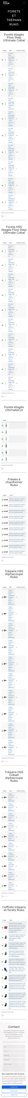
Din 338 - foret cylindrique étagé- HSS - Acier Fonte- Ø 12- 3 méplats (11, 325)
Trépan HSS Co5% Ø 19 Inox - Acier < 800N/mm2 (11, 847)
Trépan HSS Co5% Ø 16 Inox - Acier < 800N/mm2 (11, 817)
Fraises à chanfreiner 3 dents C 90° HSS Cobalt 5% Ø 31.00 (17, 540)
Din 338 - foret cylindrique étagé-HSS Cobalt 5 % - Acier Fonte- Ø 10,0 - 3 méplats (11, 118)
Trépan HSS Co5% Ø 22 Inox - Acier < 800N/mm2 (11, 876)
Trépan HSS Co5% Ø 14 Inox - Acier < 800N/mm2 (11, 797)
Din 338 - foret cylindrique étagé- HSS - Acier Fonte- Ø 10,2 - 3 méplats (11, 280)
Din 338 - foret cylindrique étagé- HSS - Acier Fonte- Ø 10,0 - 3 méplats (11, 265)
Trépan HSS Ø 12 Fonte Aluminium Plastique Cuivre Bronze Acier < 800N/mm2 (11, 630)
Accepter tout (14, 1087)
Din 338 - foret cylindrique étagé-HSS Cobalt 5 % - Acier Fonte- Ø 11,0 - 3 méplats (11, 168)
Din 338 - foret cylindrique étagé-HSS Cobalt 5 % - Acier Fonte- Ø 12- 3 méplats (11, 202)
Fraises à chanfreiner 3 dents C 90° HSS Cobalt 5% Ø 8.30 (17, 552)
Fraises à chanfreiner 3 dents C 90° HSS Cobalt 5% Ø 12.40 (17, 505)
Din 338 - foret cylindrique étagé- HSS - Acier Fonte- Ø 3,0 (11, 369)
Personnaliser (14, 1091)
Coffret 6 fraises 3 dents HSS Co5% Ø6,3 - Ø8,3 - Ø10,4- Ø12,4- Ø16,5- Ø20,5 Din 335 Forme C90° (17, 970)
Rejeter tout (14, 1095)
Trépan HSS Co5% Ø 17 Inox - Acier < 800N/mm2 (11, 827)
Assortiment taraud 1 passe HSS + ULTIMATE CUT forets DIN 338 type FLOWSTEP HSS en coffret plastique (17, 945)
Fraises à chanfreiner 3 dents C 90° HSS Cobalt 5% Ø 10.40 (17, 499)
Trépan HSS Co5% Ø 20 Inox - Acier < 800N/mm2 (11, 856)
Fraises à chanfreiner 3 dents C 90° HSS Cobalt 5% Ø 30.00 (17, 534)
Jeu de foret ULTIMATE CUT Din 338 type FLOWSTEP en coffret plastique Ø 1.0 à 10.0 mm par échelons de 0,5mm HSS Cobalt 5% (17, 987)
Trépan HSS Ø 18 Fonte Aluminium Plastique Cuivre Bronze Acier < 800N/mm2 (11, 730)
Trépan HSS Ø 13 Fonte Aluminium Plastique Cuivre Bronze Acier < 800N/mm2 (11, 647)
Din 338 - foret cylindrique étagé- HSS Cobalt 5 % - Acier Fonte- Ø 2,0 (11, 74)
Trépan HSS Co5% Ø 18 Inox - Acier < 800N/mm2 (11, 837)
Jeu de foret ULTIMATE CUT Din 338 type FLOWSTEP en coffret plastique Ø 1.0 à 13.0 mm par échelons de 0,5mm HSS (17, 996)
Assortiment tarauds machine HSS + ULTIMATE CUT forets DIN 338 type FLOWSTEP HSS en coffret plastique (17, 953)
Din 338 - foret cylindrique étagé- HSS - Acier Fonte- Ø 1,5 (11, 251)
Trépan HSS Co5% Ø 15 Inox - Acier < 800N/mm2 (11, 807)
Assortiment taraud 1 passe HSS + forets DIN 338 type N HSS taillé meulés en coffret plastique (17, 937)
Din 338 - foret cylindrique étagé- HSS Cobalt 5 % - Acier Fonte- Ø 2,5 (11, 89)
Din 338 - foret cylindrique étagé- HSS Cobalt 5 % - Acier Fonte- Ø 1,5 (11, 59)
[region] (14, 1085)
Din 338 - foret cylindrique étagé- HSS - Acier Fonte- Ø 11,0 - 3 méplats (11, 295)
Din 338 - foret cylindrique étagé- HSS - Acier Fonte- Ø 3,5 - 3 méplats (11, 383)
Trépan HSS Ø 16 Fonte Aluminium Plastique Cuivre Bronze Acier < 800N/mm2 (11, 697)
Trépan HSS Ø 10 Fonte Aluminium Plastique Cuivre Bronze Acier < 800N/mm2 (11, 597)
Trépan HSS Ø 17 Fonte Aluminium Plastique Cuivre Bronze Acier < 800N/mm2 (11, 714)
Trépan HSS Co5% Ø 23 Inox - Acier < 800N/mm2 (11, 886)
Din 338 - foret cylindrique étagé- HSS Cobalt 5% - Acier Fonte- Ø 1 (11, 104)
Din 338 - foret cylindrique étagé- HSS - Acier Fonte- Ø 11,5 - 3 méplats (11, 310)
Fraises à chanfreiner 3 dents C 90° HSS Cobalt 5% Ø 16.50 (17, 511)
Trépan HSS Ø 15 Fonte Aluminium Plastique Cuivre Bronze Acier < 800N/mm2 (11, 680)
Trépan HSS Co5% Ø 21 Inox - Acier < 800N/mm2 (11, 866)
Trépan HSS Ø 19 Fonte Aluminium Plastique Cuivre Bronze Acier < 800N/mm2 (11, 747)
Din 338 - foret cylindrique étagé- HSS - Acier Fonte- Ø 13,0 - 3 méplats (11, 355)
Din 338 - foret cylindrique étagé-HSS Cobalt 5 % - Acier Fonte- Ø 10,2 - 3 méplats (11, 135)
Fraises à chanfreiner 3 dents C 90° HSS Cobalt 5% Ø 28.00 (17, 528)
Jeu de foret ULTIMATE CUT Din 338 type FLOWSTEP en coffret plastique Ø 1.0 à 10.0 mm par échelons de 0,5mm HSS (17, 978)
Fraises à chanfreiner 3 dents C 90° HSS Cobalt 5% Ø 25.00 (17, 523)
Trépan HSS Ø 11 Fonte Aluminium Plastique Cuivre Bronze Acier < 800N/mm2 (11, 613)
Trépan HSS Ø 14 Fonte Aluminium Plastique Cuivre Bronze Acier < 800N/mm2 (11, 664)
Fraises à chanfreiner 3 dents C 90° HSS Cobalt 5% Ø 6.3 (17, 546)
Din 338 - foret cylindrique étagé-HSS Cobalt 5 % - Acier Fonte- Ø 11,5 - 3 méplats (11, 185)
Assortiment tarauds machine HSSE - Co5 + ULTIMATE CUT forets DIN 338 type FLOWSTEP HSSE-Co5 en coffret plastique (17, 962)
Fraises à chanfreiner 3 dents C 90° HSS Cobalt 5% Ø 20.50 (17, 517)
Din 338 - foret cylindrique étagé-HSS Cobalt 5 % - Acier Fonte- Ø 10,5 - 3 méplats (11, 152)
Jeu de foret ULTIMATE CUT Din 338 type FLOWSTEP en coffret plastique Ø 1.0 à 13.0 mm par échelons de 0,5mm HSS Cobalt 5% (17, 1005)
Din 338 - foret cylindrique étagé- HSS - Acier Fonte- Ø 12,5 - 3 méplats (11, 340)
